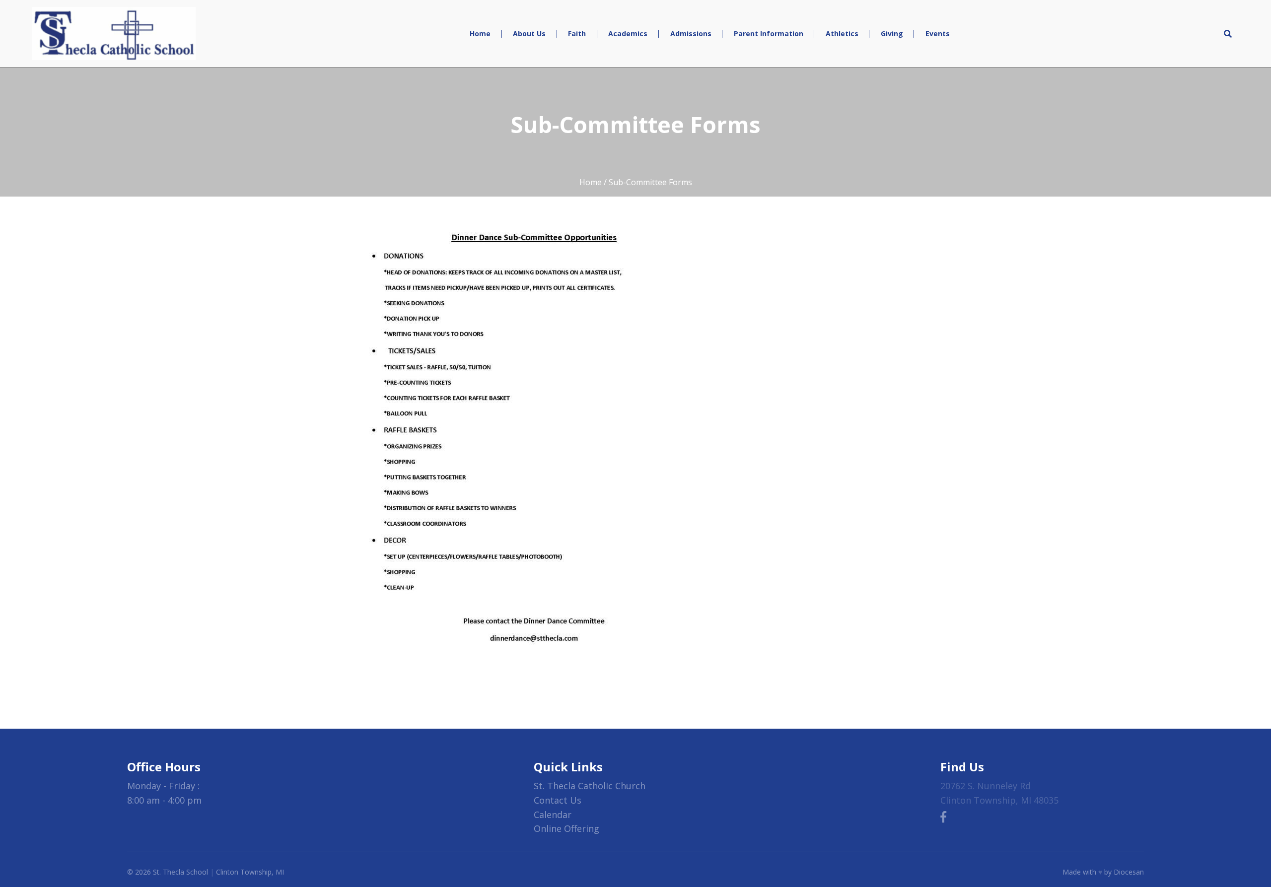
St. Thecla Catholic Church (589, 786)
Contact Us (557, 800)
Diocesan (1129, 872)
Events (937, 33)
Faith (577, 33)
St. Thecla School (180, 872)
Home (480, 33)
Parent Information (768, 33)
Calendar (552, 814)
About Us (529, 33)
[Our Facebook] (943, 816)
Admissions (690, 33)
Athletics (842, 33)
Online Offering (566, 828)
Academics (627, 33)
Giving (892, 33)
